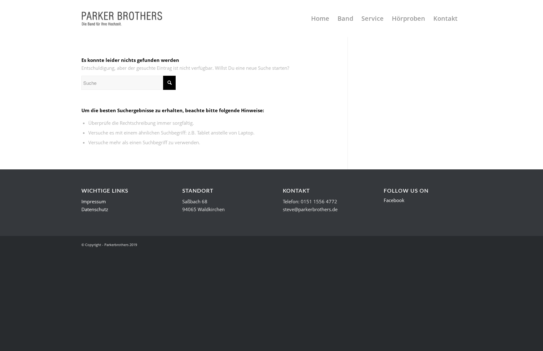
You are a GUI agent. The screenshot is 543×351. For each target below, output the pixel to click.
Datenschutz (94, 209)
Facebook (394, 200)
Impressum (93, 201)
